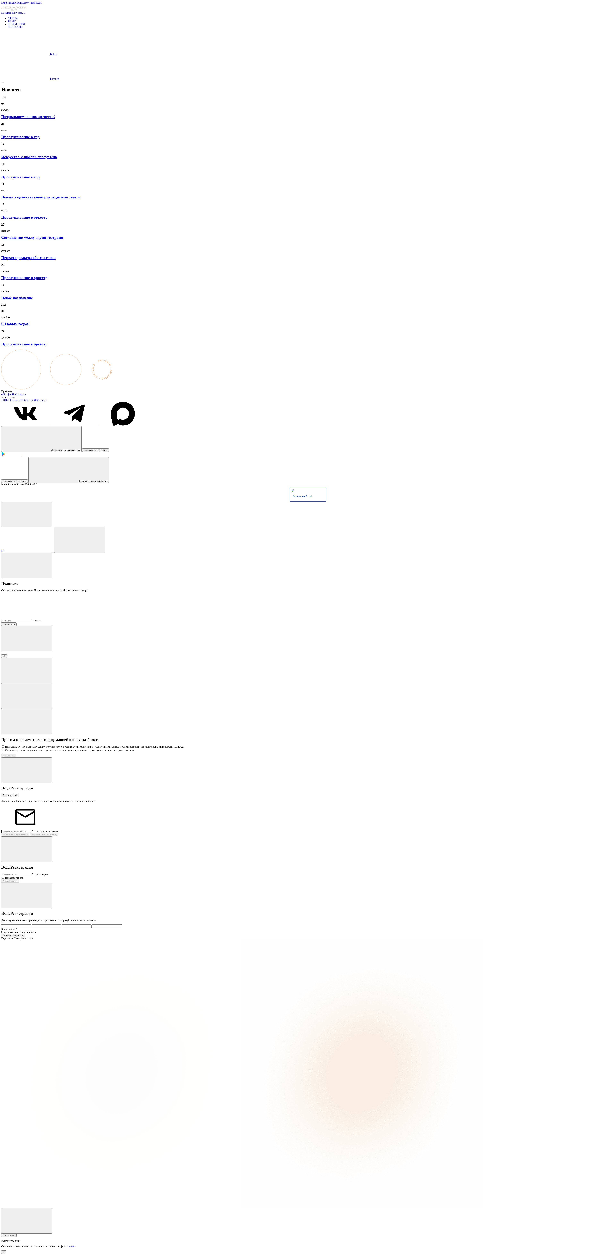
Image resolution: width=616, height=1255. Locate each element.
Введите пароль (40, 874)
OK (4, 656)
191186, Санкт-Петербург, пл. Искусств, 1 (24, 400)
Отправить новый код (13, 935)
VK (16, 795)
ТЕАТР (12, 21)
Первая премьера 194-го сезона (28, 258)
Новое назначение (17, 298)
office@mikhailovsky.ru (13, 394)
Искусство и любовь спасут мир (29, 157)
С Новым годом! (15, 324)
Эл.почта (37, 620)
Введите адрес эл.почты (45, 831)
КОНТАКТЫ (15, 27)
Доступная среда (32, 2)
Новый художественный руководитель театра (41, 197)
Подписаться (9, 624)
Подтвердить (9, 1235)
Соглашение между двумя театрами (32, 237)
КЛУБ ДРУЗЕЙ (16, 24)
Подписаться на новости (95, 450)
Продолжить (9, 755)
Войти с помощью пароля (15, 835)
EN (3, 550)
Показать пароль (14, 877)
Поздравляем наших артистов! (28, 117)
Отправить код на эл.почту (44, 835)
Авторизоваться (10, 881)
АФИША (13, 18)
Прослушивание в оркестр (24, 217)
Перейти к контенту (12, 2)
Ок (4, 1252)
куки (72, 1246)
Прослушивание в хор (20, 137)
